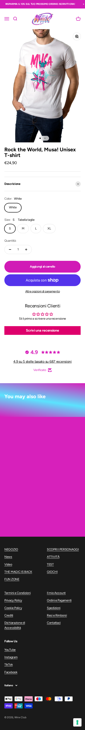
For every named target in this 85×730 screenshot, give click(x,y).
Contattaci (54, 623)
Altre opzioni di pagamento (42, 291)
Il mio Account (56, 593)
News (8, 557)
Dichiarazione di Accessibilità (14, 625)
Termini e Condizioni (17, 593)
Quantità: (10, 241)
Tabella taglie (26, 220)
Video (8, 564)
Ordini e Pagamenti (59, 600)
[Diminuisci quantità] (10, 249)
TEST (50, 564)
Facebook (10, 672)
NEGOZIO (11, 549)
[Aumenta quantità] (26, 249)
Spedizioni (53, 608)
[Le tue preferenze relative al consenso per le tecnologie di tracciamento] (77, 722)
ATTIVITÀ (53, 557)
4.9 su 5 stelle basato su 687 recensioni (42, 361)
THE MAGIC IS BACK (18, 572)
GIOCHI (52, 572)
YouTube (10, 650)
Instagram (10, 657)
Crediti (8, 615)
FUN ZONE (11, 579)
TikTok (8, 664)
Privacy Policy (13, 600)
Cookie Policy (13, 608)
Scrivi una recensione (42, 330)
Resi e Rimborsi (57, 615)
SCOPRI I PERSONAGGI (63, 549)
